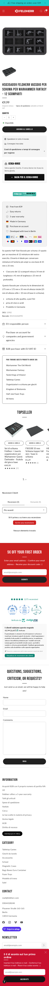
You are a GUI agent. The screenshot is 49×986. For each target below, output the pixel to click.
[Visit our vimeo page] (16, 922)
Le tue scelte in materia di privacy (17, 815)
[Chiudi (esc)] (45, 952)
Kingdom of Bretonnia (16, 389)
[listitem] (25, 3)
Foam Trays (7, 874)
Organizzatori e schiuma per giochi (21, 384)
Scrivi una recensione (24, 522)
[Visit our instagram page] (10, 922)
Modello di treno (9, 878)
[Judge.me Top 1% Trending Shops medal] (37, 610)
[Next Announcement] (45, 3)
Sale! (4, 882)
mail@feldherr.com (10, 898)
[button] (4, 981)
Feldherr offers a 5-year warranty (16, 794)
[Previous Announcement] (4, 3)
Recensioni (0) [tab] (13, 502)
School (5, 862)
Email (5, 708)
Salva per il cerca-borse (26, 177)
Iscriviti (24, 979)
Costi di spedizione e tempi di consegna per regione (22, 151)
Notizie (5, 806)
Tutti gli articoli (8, 798)
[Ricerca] (41, 11)
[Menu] (3, 11)
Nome (5, 697)
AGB (4, 823)
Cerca (4, 810)
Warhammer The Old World (18, 365)
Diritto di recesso (9, 827)
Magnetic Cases (9, 866)
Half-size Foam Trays (15, 394)
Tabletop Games (13, 379)
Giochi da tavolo (9, 853)
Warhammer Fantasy (15, 370)
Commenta (8, 720)
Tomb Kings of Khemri (16, 375)
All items (10, 398)
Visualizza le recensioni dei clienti (20, 656)
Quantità (5, 113)
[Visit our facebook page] (4, 922)
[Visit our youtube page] (22, 922)
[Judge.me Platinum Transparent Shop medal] (24, 610)
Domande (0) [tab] (35, 502)
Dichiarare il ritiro (12, 833)
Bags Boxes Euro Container (14, 870)
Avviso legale (8, 819)
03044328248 (8, 903)
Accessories (7, 857)
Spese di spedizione (23, 106)
